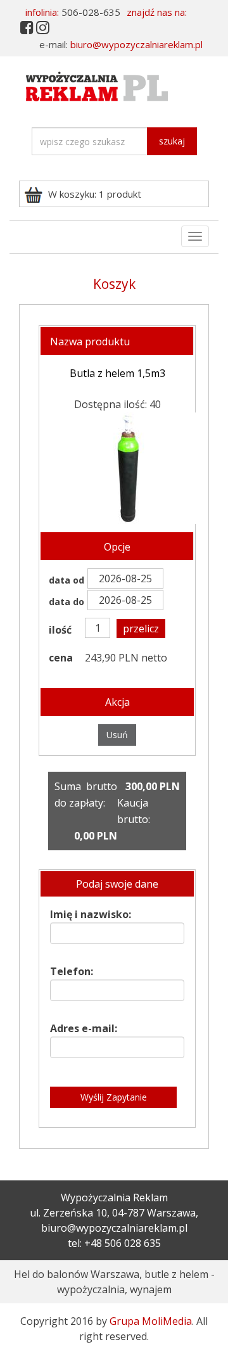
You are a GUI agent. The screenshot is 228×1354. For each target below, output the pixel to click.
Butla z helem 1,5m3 (117, 373)
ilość (60, 630)
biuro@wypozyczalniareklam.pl (136, 44)
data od (66, 580)
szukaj (172, 141)
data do (66, 602)
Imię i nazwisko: (90, 914)
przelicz (141, 628)
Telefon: (71, 971)
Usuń (117, 735)
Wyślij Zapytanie (113, 1097)
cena (61, 658)
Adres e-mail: (83, 1028)
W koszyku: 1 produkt (94, 194)
